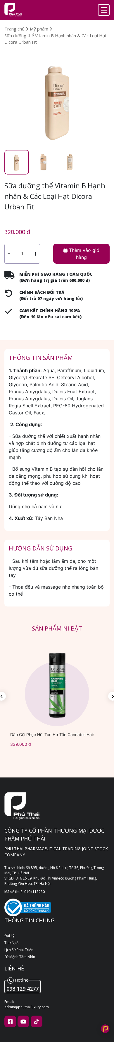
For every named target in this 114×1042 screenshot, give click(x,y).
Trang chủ (15, 29)
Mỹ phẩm (39, 29)
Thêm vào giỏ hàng (83, 253)
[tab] (16, 162)
